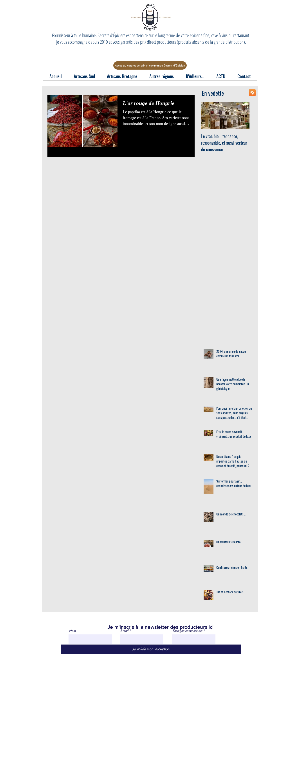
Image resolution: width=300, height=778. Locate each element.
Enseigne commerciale (187, 630)
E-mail (124, 630)
